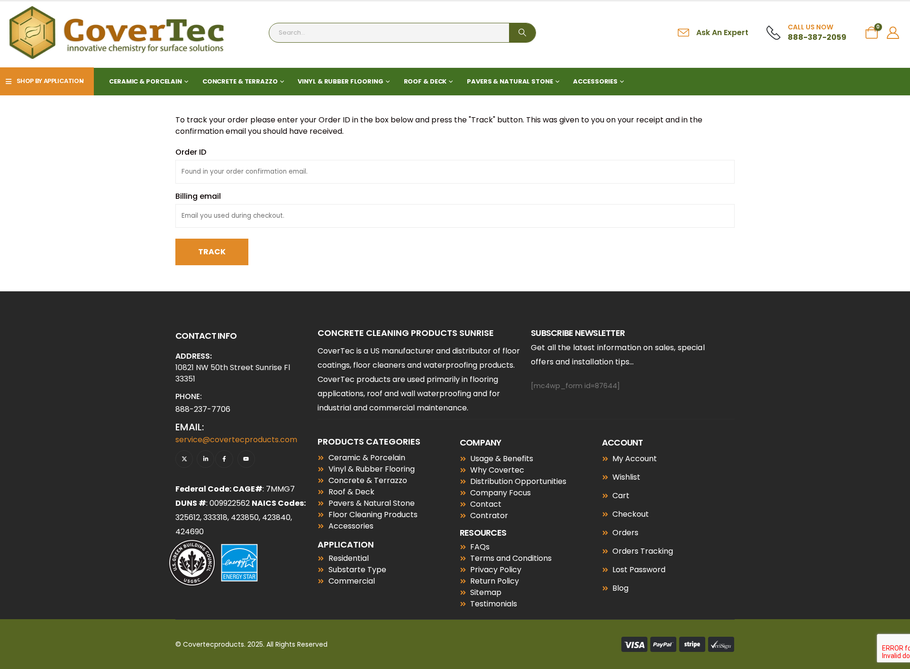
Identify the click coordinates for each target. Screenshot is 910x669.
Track (212, 251)
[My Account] (893, 33)
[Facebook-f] (224, 459)
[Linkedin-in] (205, 459)
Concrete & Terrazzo (240, 81)
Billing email (198, 196)
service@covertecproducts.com (236, 439)
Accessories (595, 81)
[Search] (522, 32)
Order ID (190, 152)
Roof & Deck (425, 81)
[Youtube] (246, 459)
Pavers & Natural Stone (510, 81)
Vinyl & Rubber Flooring (340, 81)
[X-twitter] (184, 459)
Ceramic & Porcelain (145, 81)
